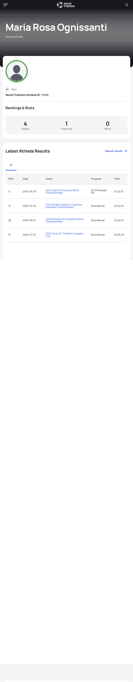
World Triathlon (66, 5)
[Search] (127, 5)
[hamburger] (5, 4)
